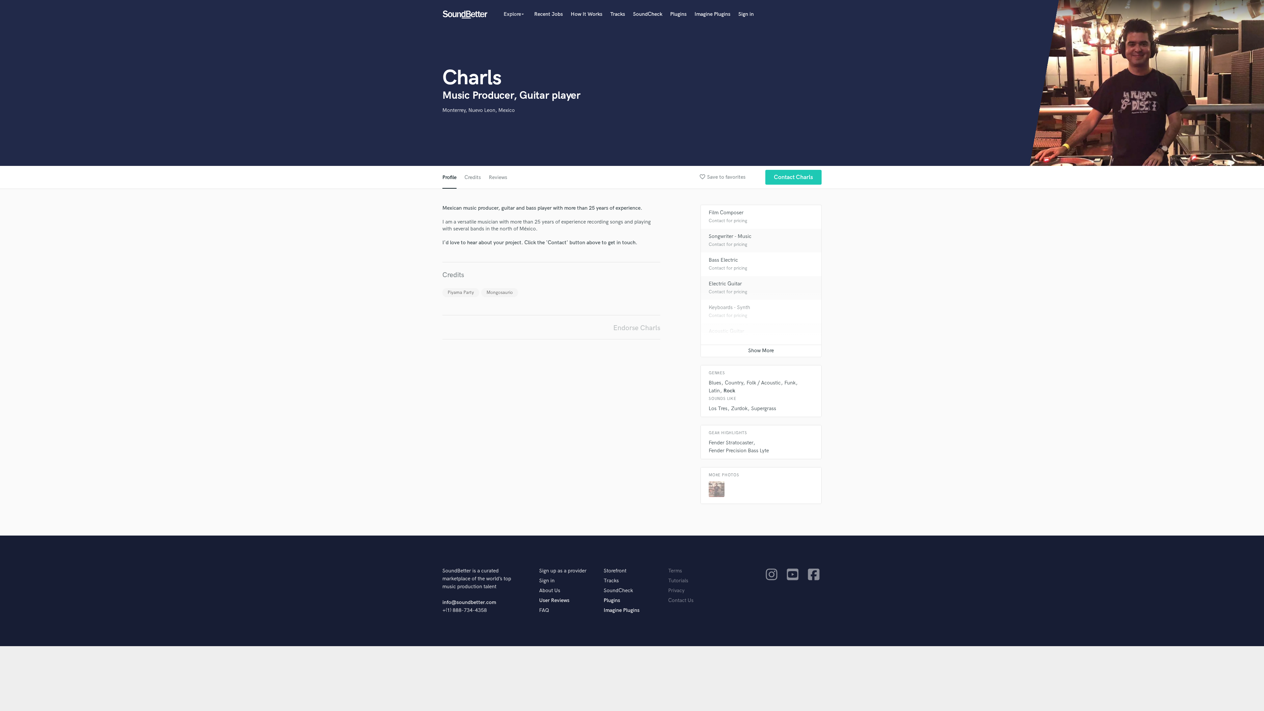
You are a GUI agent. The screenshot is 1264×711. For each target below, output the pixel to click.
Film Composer (726, 213)
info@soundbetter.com (469, 602)
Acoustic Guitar (726, 331)
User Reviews (554, 600)
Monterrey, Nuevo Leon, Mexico (478, 110)
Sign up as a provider (563, 571)
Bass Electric (723, 260)
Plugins (678, 14)
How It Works (586, 14)
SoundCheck (647, 14)
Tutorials (678, 581)
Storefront (615, 571)
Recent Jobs (548, 14)
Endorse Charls (636, 328)
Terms (675, 571)
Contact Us (681, 600)
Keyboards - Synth (729, 307)
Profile (449, 177)
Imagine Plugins (712, 14)
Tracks (617, 14)
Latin (714, 391)
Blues (715, 383)
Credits (472, 177)
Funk (790, 383)
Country (734, 383)
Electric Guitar (725, 284)
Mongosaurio (500, 292)
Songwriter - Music (730, 236)
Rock (729, 391)
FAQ (544, 610)
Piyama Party (461, 292)
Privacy (676, 591)
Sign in (746, 14)
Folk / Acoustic (764, 383)
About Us (549, 591)
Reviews (498, 177)
